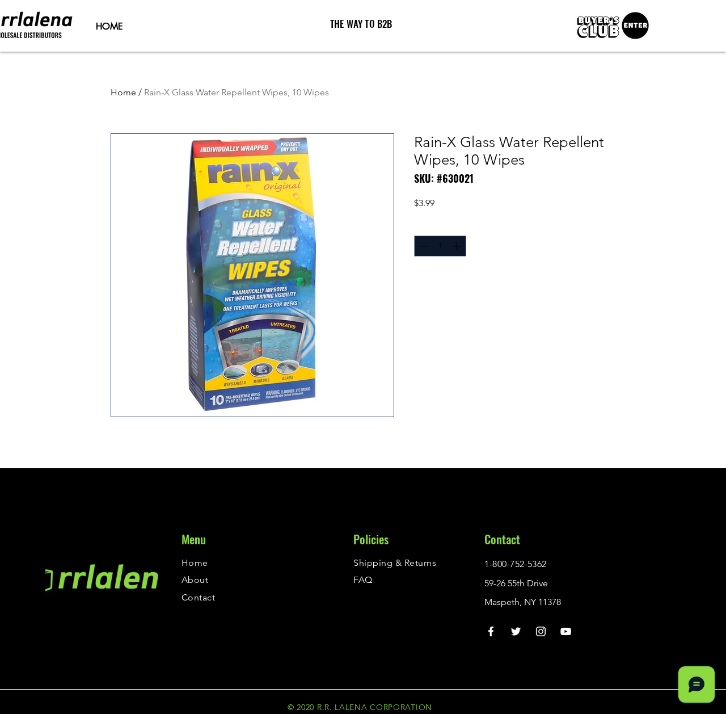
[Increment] (457, 246)
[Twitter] (515, 631)
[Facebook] (490, 631)
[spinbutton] (440, 246)
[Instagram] (540, 631)
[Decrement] (423, 246)
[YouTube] (565, 631)
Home (123, 92)
